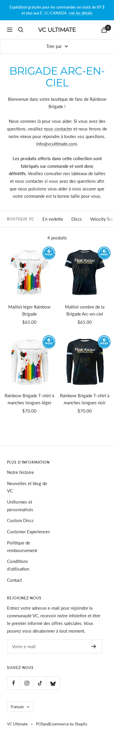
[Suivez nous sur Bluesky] (53, 683)
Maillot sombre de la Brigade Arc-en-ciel (84, 310)
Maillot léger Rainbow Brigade (29, 310)
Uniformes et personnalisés (20, 505)
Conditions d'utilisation (18, 565)
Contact (14, 580)
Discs (76, 219)
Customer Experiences (28, 531)
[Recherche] (20, 29)
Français (17, 706)
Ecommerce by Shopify (68, 724)
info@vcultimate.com (56, 143)
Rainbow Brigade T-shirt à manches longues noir (84, 399)
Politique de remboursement (22, 546)
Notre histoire (20, 472)
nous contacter (58, 128)
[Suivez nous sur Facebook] (13, 683)
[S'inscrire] (93, 646)
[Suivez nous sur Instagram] (26, 683)
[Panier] (104, 30)
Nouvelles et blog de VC (27, 487)
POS (39, 724)
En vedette (52, 219)
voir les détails (80, 13)
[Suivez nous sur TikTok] (39, 683)
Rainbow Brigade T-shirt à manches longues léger (29, 399)
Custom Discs (20, 520)
